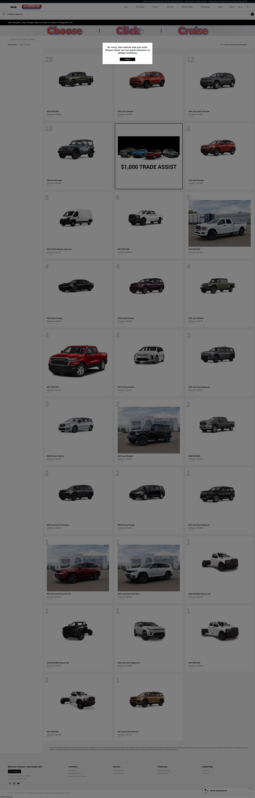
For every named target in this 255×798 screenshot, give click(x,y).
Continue (127, 59)
